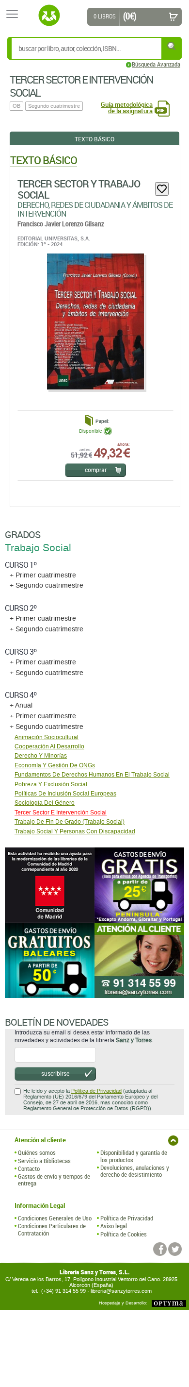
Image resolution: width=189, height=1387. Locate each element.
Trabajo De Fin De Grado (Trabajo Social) (70, 821)
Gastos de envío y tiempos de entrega (54, 1180)
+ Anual (21, 705)
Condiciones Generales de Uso (55, 1218)
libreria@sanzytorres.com (121, 1291)
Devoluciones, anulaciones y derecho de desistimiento (134, 1171)
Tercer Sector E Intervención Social (61, 812)
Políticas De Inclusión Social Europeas (65, 793)
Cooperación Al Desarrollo (49, 746)
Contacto (29, 1168)
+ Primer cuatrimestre (43, 575)
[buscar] (172, 46)
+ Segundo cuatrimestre (46, 585)
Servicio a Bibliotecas (44, 1160)
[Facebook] (160, 1249)
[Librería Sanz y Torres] (49, 15)
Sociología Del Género (45, 802)
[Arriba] (173, 1140)
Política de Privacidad (96, 1091)
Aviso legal (113, 1225)
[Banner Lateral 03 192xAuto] (139, 960)
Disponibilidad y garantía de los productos (133, 1156)
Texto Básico (94, 139)
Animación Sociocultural (47, 737)
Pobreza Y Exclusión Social (51, 784)
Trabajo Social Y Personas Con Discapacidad (75, 831)
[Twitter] (175, 1249)
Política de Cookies (123, 1234)
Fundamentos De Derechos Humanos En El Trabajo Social (92, 774)
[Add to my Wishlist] (162, 189)
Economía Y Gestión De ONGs (55, 765)
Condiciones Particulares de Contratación (52, 1229)
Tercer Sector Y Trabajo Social (78, 189)
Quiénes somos (37, 1152)
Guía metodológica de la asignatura (127, 108)
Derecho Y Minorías (41, 755)
